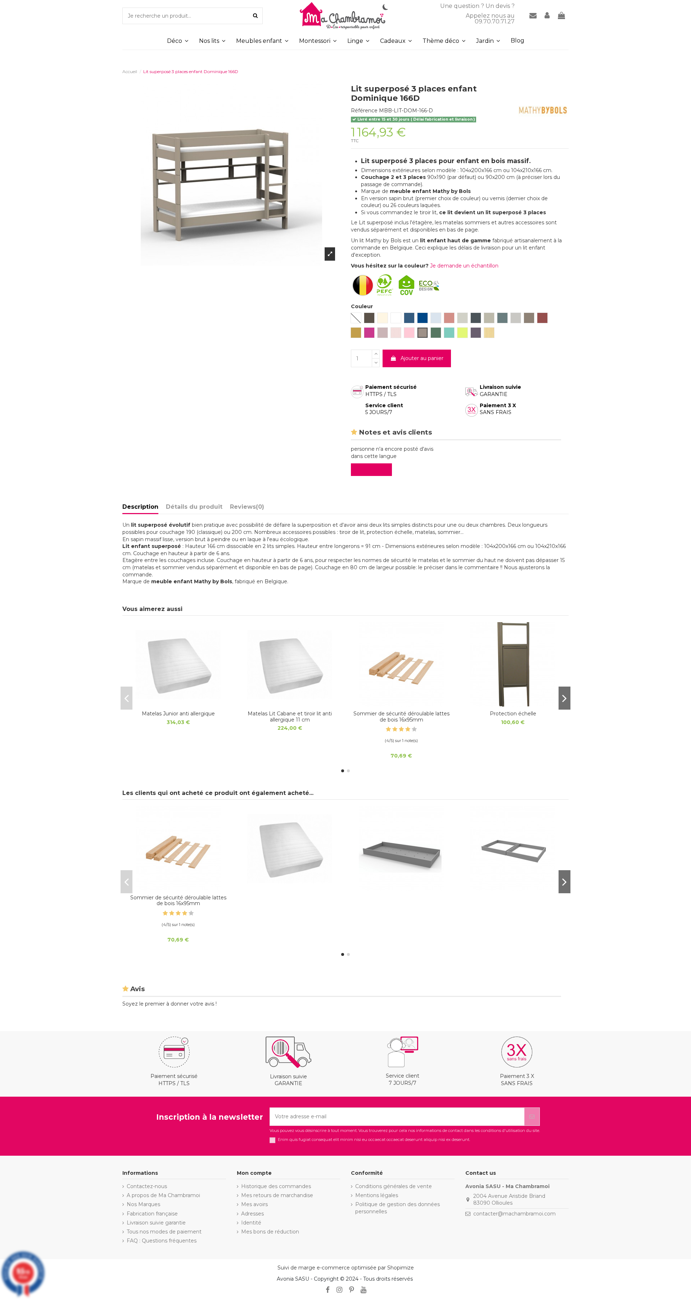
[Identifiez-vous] (547, 16)
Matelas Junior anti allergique (178, 713)
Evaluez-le (373, 469)
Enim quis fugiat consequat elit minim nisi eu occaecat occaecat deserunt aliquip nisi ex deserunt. (374, 1139)
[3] (401, 729)
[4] (407, 729)
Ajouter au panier (422, 358)
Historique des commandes (276, 1186)
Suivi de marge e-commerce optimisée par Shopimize (345, 1267)
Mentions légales (376, 1195)
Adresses (252, 1213)
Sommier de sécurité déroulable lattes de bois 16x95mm (401, 716)
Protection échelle (513, 713)
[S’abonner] (531, 1116)
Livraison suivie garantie (156, 1222)
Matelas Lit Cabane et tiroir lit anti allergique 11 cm (290, 716)
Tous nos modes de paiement (164, 1231)
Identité (251, 1222)
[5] (414, 729)
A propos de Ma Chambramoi (163, 1195)
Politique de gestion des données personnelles (397, 1208)
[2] (394, 729)
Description (140, 506)
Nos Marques (143, 1204)
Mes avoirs (254, 1204)
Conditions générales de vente (393, 1186)
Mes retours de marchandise (277, 1195)
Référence (364, 110)
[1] (388, 729)
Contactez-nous (147, 1186)
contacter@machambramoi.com (514, 1213)
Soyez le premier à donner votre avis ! (169, 1004)
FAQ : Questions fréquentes (162, 1240)
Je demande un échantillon (464, 265)
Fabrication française (152, 1213)
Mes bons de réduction (270, 1231)
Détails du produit (194, 506)
